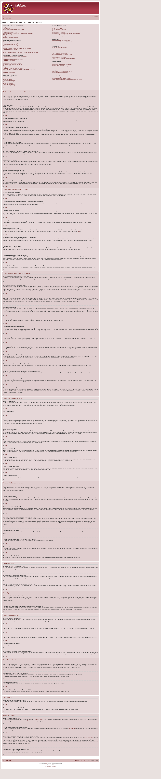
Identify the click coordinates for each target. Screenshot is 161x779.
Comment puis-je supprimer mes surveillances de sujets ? (63, 66)
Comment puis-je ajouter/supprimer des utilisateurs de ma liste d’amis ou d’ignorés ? (69, 48)
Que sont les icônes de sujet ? (9, 87)
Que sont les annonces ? (8, 83)
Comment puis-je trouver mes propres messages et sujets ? (64, 58)
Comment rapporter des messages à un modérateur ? (14, 68)
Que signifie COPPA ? (7, 28)
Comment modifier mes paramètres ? (10, 41)
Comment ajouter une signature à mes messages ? (13, 59)
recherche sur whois (88, 737)
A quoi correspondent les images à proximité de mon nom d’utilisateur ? (17, 48)
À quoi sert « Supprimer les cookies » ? (11, 37)
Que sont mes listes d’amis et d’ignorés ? (60, 47)
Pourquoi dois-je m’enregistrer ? (9, 27)
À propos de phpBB (31, 721)
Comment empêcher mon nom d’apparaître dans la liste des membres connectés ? (20, 43)
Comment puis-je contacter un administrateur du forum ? (63, 80)
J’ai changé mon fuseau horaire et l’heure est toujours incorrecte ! (16, 45)
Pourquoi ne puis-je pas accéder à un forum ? (12, 64)
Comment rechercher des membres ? (59, 57)
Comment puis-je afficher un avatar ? (10, 49)
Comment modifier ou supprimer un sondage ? (12, 63)
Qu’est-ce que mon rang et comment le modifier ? (13, 50)
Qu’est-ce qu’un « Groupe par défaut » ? (60, 34)
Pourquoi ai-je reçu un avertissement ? (11, 67)
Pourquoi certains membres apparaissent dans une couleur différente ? (66, 33)
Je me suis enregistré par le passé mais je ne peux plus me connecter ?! (18, 33)
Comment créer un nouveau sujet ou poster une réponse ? (15, 56)
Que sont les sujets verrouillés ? (9, 85)
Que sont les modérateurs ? (57, 28)
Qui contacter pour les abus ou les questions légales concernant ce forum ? (67, 79)
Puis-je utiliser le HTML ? (8, 77)
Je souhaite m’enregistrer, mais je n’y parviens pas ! (13, 29)
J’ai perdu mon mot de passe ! (9, 34)
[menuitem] (5, 16)
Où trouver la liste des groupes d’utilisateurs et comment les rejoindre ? (66, 30)
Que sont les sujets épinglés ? (9, 84)
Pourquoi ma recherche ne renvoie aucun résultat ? (62, 54)
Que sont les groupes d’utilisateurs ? (59, 29)
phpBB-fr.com (53, 764)
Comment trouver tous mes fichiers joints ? (60, 72)
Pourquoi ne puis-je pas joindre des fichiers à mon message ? (15, 65)
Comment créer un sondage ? (9, 60)
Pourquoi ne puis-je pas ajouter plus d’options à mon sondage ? (16, 61)
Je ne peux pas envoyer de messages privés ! (61, 40)
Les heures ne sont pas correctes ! (10, 44)
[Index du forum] (9, 8)
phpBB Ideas (72, 728)
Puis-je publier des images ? (9, 80)
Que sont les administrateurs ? (58, 27)
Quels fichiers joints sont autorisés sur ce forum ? (62, 71)
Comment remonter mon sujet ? (9, 72)
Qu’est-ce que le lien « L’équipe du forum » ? (61, 36)
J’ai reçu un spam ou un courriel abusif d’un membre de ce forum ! (65, 43)
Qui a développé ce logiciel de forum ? (59, 77)
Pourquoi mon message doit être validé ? (11, 70)
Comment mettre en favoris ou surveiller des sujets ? (62, 64)
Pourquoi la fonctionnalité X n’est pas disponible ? (61, 78)
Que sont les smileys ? (7, 79)
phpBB (78, 231)
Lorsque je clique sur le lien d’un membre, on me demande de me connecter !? (20, 52)
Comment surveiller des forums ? (58, 65)
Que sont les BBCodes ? (8, 76)
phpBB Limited (39, 719)
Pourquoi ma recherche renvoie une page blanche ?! (62, 55)
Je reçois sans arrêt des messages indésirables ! (62, 41)
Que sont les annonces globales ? (10, 81)
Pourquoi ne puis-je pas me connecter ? (11, 32)
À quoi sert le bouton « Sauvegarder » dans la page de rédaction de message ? (19, 69)
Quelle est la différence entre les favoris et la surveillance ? (63, 62)
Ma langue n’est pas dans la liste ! (10, 47)
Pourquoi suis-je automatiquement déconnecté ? (13, 36)
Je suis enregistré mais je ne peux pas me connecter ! (14, 30)
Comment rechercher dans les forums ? (60, 53)
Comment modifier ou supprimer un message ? (12, 57)
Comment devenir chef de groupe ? (59, 32)
